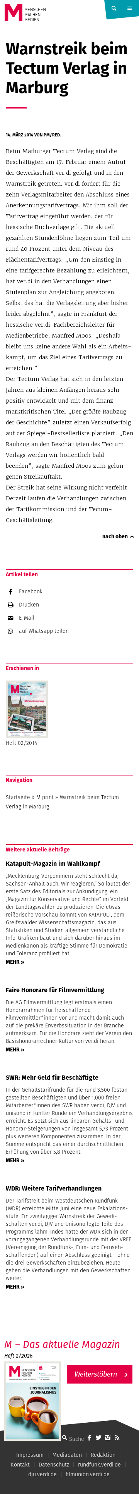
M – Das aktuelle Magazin (62, 1344)
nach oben (115, 536)
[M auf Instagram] (107, 1437)
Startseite (18, 797)
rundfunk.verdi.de (99, 1464)
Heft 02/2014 (21, 743)
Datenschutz (54, 1464)
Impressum (30, 1455)
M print (45, 797)
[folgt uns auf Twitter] (98, 1437)
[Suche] (64, 1437)
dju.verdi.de (42, 1474)
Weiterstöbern (96, 1374)
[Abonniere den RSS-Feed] (117, 1437)
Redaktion (103, 1455)
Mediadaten (67, 1455)
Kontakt (20, 1464)
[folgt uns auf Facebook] (89, 1437)
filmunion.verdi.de (88, 1474)
